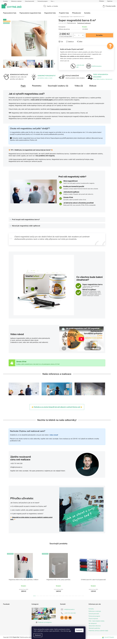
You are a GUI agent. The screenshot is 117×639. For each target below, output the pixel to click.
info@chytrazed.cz (96, 66)
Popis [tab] (23, 85)
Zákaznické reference (95, 626)
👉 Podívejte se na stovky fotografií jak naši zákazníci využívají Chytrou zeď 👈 (57, 407)
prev (4, 574)
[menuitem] (10, 13)
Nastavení (38, 635)
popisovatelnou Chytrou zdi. (79, 113)
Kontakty (5, 1)
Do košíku (99, 35)
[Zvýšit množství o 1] (83, 35)
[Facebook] (62, 618)
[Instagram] (66, 618)
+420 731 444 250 (80, 66)
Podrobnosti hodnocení (84, 23)
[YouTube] (70, 618)
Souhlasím (79, 630)
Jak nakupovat (93, 623)
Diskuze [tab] (92, 85)
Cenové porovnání (29, 1)
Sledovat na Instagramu (45, 622)
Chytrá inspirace (93, 618)
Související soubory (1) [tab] (58, 85)
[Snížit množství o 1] (75, 35)
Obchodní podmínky (94, 628)
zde (70, 631)
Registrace (109, 1)
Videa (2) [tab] (79, 85)
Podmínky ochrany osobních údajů (98, 631)
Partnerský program (43, 1)
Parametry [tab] (36, 85)
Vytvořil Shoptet (109, 637)
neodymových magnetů (71, 116)
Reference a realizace (16, 1)
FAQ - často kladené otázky (96, 621)
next (112, 574)
